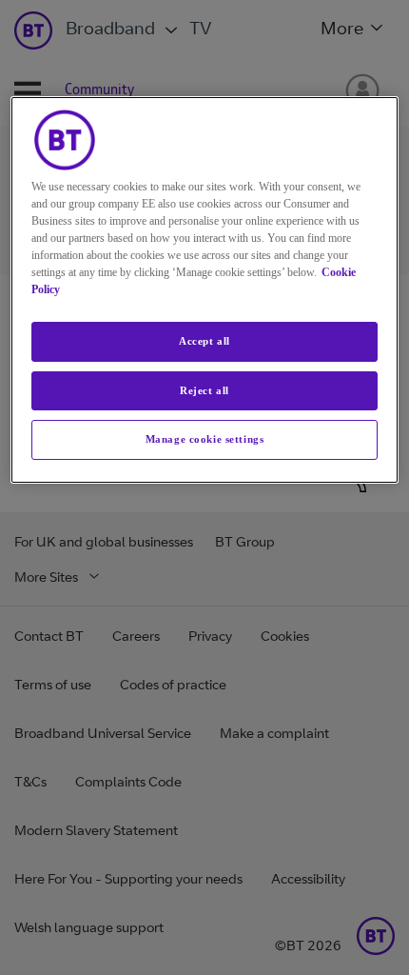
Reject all (204, 390)
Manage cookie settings (205, 439)
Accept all (204, 341)
